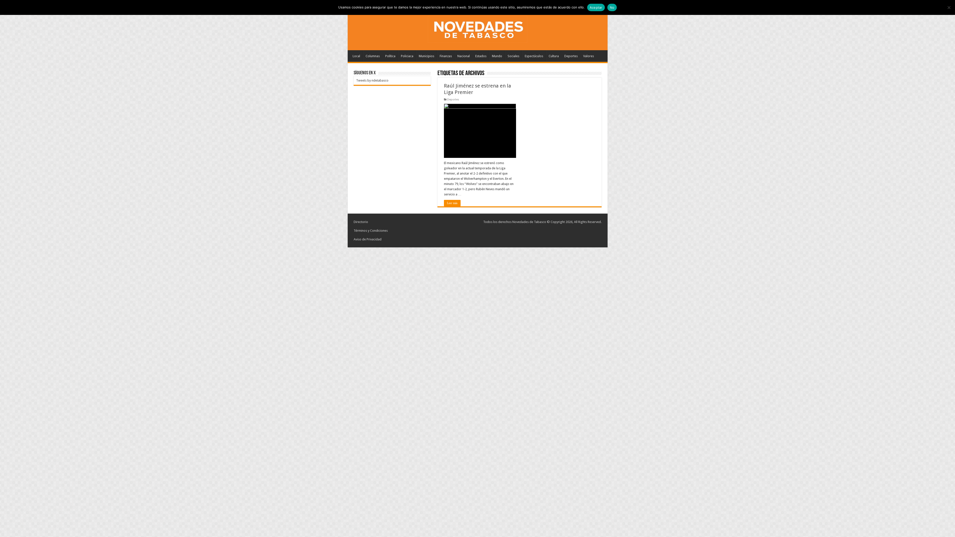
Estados (480, 56)
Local (356, 56)
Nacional (463, 56)
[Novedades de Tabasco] (477, 28)
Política (390, 56)
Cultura (554, 56)
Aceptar (596, 7)
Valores (588, 56)
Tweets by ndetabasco (372, 80)
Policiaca (407, 56)
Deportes (571, 56)
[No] (948, 7)
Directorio (361, 222)
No (612, 7)
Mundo (497, 56)
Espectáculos (534, 56)
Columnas (373, 56)
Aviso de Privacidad (368, 239)
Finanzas (446, 56)
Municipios (426, 56)
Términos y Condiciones (371, 230)
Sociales (513, 56)
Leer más (452, 203)
